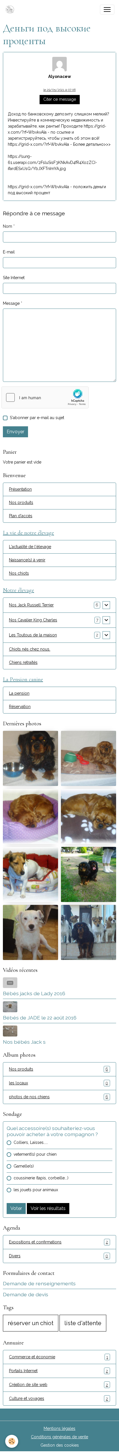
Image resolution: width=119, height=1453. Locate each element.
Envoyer (15, 431)
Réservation (20, 706)
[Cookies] (11, 1441)
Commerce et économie (58, 1357)
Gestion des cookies (59, 1445)
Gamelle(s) (24, 1166)
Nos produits (21, 502)
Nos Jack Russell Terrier (31, 605)
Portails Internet (58, 1370)
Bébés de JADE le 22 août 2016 (40, 1018)
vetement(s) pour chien (35, 1154)
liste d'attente (82, 1323)
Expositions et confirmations (58, 1242)
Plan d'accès (20, 515)
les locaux (58, 1083)
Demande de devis (25, 1294)
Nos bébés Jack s (24, 1042)
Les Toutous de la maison (33, 635)
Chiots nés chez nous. (29, 649)
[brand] (11, 9)
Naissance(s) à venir (27, 560)
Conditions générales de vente (59, 1437)
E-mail (9, 252)
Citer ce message (59, 99)
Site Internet (14, 277)
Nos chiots (19, 573)
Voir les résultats (48, 1208)
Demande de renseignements (39, 1283)
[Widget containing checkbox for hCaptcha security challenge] (45, 397)
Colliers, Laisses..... (31, 1142)
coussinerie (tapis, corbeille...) (41, 1178)
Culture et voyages (58, 1398)
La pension (19, 693)
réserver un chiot (30, 1323)
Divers (58, 1256)
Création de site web (58, 1384)
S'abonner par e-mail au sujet (37, 417)
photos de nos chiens (58, 1097)
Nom (7, 226)
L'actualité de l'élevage (30, 546)
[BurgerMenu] (107, 9)
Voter (16, 1208)
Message (11, 303)
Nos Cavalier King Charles (33, 620)
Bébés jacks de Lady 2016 (34, 993)
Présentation (20, 489)
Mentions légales (59, 1428)
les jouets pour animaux (36, 1189)
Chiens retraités (23, 662)
